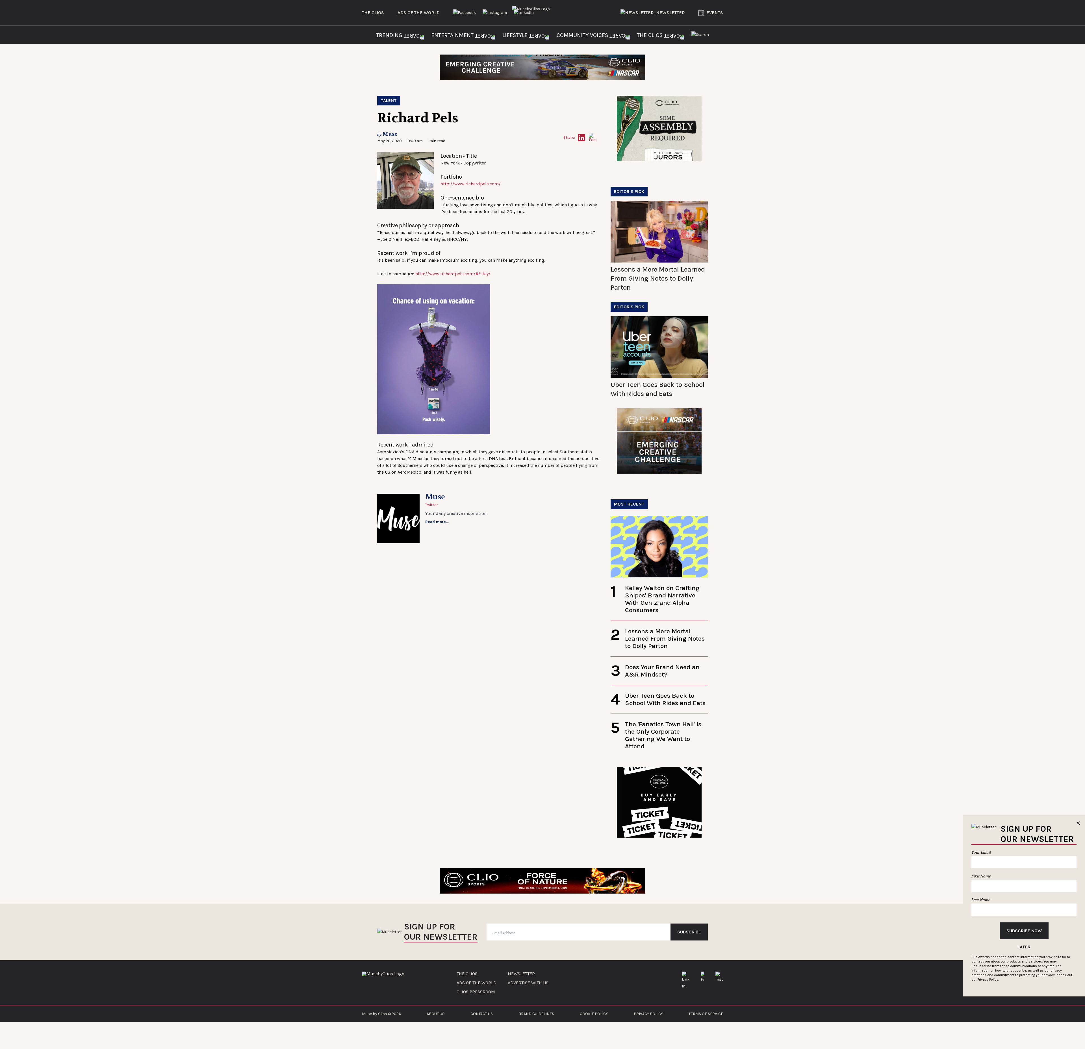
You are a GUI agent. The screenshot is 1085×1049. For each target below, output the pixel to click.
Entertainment (453, 35)
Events (714, 12)
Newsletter (670, 12)
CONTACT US (481, 1013)
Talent (389, 100)
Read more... (437, 521)
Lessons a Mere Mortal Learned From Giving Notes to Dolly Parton (658, 278)
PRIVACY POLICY (648, 1013)
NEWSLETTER (521, 974)
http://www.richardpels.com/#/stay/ (453, 273)
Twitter (431, 504)
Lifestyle (515, 35)
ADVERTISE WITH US (528, 983)
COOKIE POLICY (594, 1013)
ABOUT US (435, 1013)
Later (1023, 947)
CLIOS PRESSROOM (476, 992)
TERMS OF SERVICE (706, 1013)
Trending (390, 35)
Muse (390, 134)
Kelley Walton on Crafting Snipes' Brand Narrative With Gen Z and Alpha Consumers (662, 599)
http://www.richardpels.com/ (470, 184)
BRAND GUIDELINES (536, 1013)
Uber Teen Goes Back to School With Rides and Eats (665, 699)
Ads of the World (419, 12)
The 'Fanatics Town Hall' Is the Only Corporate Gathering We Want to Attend (663, 735)
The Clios (373, 12)
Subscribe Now (1024, 930)
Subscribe (689, 932)
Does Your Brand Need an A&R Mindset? (662, 670)
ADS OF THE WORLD (476, 983)
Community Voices (583, 35)
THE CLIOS (467, 974)
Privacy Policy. (988, 979)
